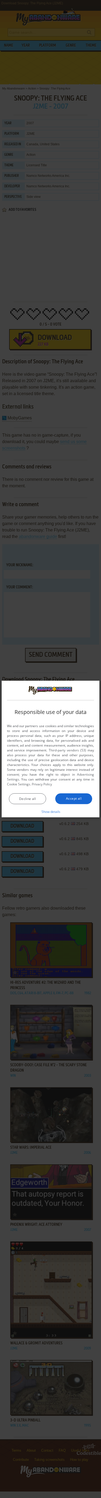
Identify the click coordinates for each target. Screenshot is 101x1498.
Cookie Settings (18, 784)
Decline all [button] (27, 798)
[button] (50, 811)
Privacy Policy (42, 784)
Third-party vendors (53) (67, 750)
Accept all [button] (74, 798)
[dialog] (51, 749)
